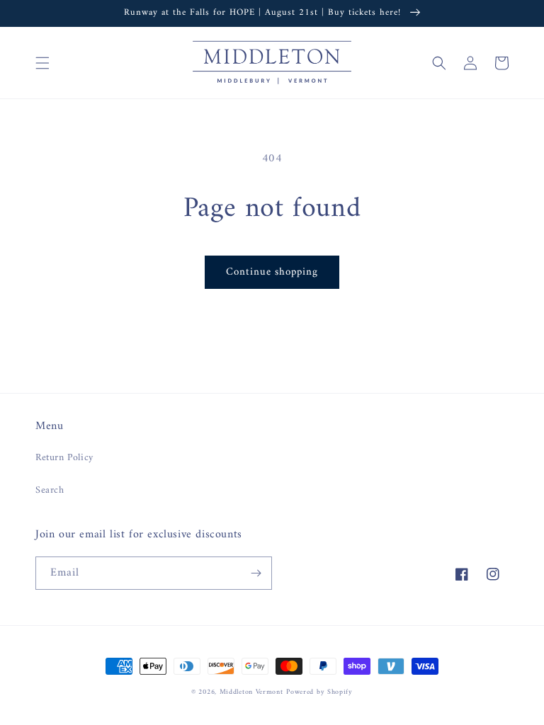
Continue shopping (272, 272)
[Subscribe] (255, 573)
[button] (42, 63)
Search (49, 490)
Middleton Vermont (251, 692)
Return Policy (64, 458)
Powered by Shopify (319, 692)
